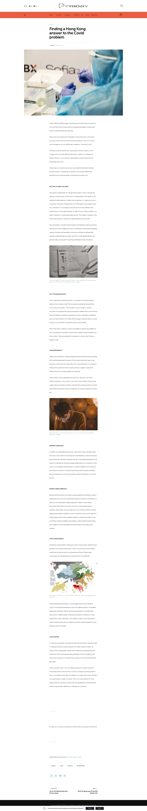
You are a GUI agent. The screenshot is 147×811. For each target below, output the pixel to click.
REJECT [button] (99, 808)
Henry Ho (70, 765)
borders (53, 765)
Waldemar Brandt (70, 282)
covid (61, 765)
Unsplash (78, 282)
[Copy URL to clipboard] (65, 776)
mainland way (80, 765)
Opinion (51, 24)
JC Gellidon (70, 757)
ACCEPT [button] (90, 808)
